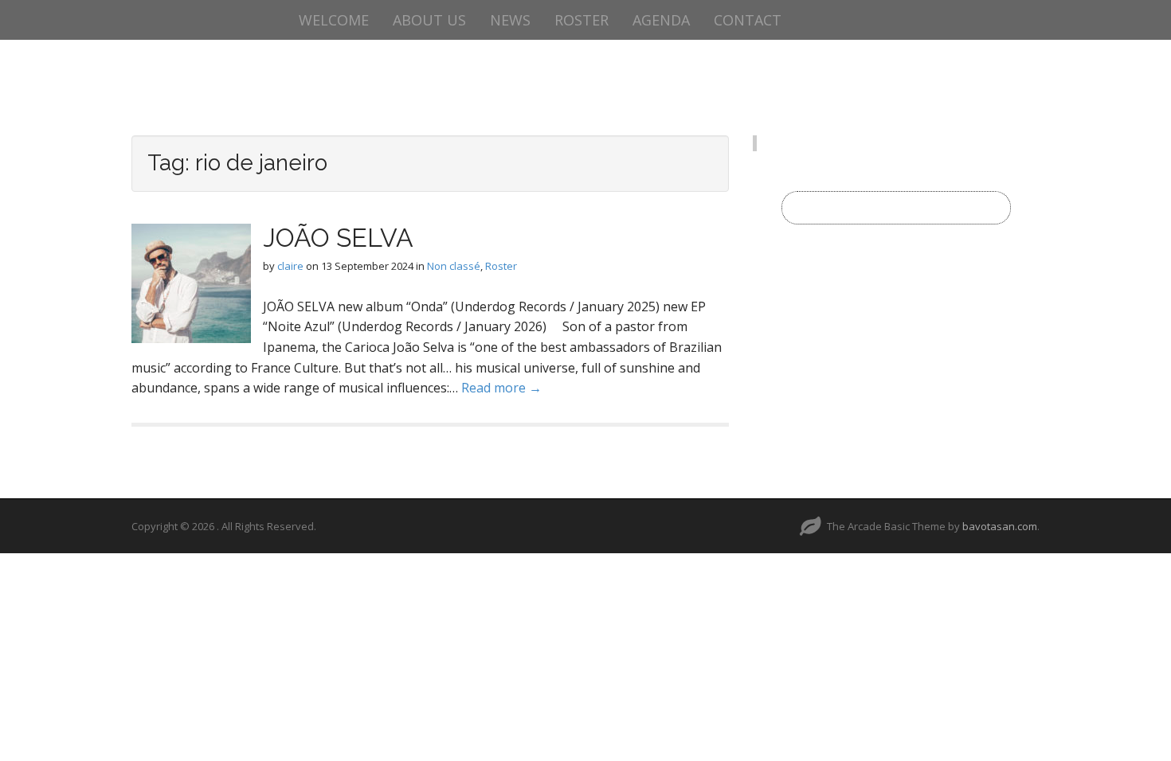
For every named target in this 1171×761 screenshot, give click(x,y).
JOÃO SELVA (338, 237)
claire (290, 266)
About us (429, 19)
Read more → (501, 387)
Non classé (453, 266)
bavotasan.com (999, 526)
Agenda (661, 19)
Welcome (334, 19)
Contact (747, 19)
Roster (581, 19)
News (510, 19)
